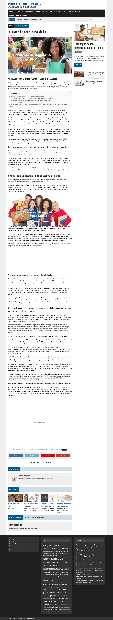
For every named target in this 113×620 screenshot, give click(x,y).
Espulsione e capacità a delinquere (86, 549)
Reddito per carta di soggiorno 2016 (13, 508)
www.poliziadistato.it (47, 506)
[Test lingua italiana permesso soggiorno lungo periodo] (89, 40)
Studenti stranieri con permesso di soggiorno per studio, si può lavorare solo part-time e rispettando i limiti (39, 105)
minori (56, 574)
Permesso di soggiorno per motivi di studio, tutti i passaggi (27, 96)
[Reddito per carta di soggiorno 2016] (15, 501)
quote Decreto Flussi (52, 592)
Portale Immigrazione (20, 76)
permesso (45, 580)
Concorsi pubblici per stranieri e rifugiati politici (89, 569)
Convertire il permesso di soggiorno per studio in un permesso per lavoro (31, 100)
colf (67, 551)
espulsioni (53, 565)
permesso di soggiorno (20, 36)
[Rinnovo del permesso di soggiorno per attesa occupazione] (64, 501)
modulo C (60, 574)
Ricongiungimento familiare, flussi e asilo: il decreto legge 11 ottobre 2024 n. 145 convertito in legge (89, 565)
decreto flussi (28, 503)
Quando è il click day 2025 (83, 574)
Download (64, 449)
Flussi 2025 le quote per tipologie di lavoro (88, 555)
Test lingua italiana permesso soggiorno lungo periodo (88, 48)
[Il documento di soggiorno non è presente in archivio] (48, 501)
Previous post (34, 462)
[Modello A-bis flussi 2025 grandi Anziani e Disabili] (31, 501)
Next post (46, 462)
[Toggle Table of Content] (68, 93)
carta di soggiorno (13, 503)
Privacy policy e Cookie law (44, 11)
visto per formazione (65, 609)
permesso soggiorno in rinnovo (58, 587)
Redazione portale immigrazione (18, 15)
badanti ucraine (46, 551)
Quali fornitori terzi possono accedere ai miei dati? (69, 11)
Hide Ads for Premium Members (25, 11)
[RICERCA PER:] (96, 19)
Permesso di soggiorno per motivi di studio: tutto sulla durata (28, 102)
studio (30, 36)
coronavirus (53, 556)
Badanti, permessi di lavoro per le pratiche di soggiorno (94, 82)
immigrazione (44, 503)
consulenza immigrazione (48, 553)
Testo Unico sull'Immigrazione (53, 607)
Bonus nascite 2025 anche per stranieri (87, 557)
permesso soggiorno (47, 587)
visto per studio (38, 36)
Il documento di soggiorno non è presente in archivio (47, 509)
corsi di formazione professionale (63, 555)
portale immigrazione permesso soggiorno (25, 618)
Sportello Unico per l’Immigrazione (59, 604)
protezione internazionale (56, 589)
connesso (19, 529)
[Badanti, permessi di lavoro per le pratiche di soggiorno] (79, 85)
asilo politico (48, 545)
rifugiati (52, 601)
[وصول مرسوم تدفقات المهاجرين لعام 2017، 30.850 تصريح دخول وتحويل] (79, 75)
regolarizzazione (56, 595)
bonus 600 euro (52, 551)
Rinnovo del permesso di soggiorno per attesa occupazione (63, 510)
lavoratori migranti (58, 572)
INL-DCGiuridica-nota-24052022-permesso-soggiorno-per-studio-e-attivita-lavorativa (37, 449)
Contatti (11, 11)
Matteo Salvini (51, 574)
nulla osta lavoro (62, 577)
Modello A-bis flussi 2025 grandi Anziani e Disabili (30, 509)
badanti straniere (61, 548)
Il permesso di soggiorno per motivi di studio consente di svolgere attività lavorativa (34, 98)
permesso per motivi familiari (60, 584)
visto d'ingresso (55, 609)
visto (49, 609)
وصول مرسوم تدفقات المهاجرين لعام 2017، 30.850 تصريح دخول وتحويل (95, 73)
